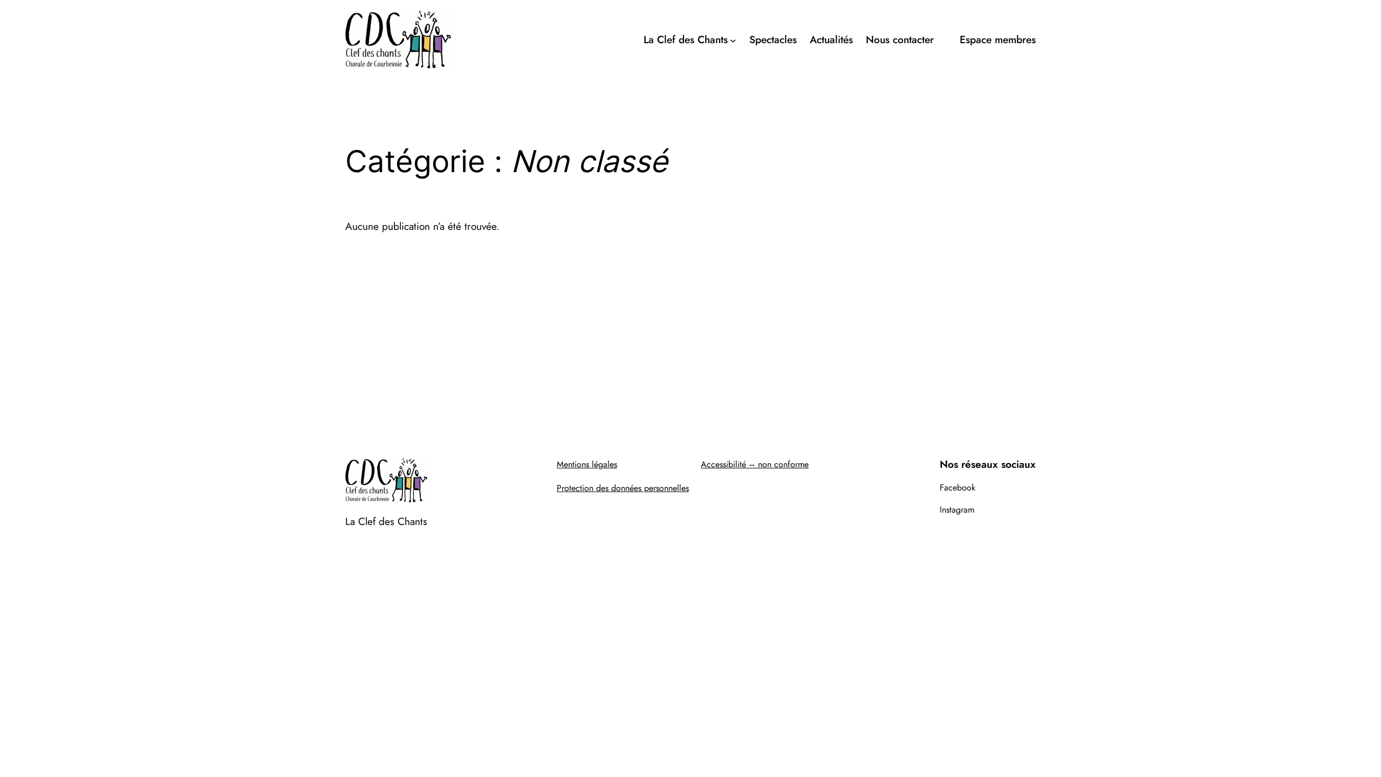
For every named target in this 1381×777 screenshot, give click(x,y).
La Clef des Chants (386, 521)
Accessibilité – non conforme (755, 464)
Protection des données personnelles (623, 488)
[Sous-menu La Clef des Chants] (733, 40)
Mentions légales (587, 464)
